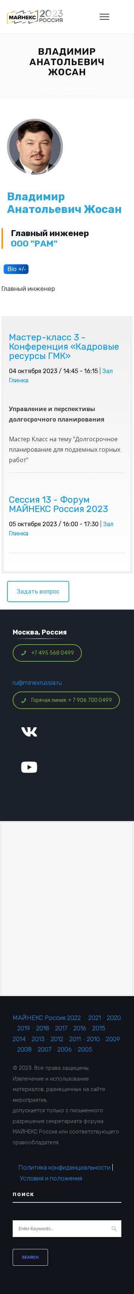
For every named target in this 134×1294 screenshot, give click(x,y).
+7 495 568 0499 (52, 653)
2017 (61, 1028)
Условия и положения (51, 1178)
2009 (113, 1039)
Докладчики (79, 88)
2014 (19, 1039)
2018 (43, 1028)
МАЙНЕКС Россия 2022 (47, 1017)
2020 (114, 1017)
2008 (24, 1049)
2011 (75, 1039)
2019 (23, 1028)
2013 (38, 1039)
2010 (93, 1039)
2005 (85, 1049)
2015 (98, 1028)
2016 (79, 1028)
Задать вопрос (38, 591)
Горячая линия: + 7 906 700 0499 (71, 700)
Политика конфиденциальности (64, 1167)
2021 (94, 1017)
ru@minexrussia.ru (37, 682)
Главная (49, 88)
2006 (64, 1049)
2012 (57, 1039)
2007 (44, 1049)
